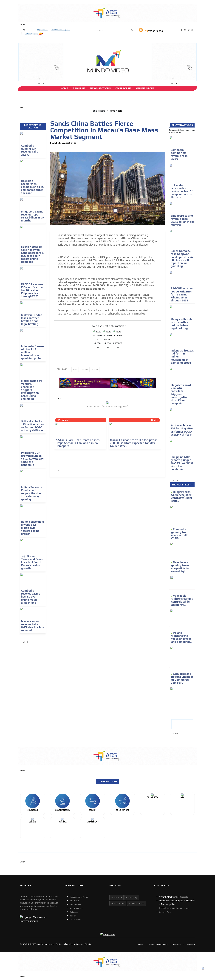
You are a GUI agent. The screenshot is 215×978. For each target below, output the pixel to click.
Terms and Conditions (158, 945)
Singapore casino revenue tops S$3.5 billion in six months (32, 216)
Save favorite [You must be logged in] (107, 406)
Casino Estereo (117, 903)
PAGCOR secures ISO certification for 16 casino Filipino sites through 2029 (32, 290)
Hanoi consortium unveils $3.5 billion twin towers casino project (32, 527)
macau (95, 369)
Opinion (73, 916)
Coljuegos (74, 912)
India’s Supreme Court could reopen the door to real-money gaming (31, 493)
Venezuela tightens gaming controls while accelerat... (182, 600)
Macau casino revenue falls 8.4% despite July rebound (32, 626)
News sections (100, 88)
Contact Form (165, 912)
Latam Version (31, 34)
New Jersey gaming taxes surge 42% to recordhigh (180, 567)
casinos (84, 369)
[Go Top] (206, 951)
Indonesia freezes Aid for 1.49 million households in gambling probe (32, 352)
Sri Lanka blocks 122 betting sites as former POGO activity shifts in (32, 426)
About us (177, 945)
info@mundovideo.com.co (178, 908)
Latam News (75, 919)
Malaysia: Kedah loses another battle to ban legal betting (31, 319)
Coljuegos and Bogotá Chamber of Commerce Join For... (182, 678)
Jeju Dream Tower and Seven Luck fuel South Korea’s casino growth (32, 562)
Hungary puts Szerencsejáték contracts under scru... (181, 496)
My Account (42, 30)
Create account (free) (60, 30)
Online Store (145, 88)
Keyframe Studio (83, 944)
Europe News (75, 904)
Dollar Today (131, 897)
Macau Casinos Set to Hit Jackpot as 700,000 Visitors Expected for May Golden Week (133, 443)
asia (120, 110)
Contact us (190, 945)
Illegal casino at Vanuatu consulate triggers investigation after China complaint (31, 389)
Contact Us (123, 88)
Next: (154, 420)
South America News (79, 897)
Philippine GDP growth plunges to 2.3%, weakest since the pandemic (32, 458)
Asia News (74, 901)
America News (76, 908)
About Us (79, 88)
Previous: (63, 420)
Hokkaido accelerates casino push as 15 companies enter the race (32, 187)
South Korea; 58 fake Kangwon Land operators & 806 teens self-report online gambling (32, 254)
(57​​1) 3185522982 (180, 897)
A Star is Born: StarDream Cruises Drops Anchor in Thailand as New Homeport (77, 443)
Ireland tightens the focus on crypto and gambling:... (181, 637)
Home (64, 88)
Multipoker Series (136, 903)
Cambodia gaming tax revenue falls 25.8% (29, 150)
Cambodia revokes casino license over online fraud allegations (30, 596)
